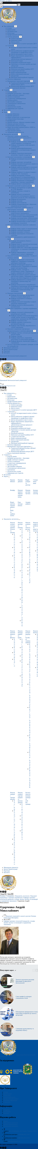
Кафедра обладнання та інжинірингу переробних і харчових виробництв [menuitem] (22, 181)
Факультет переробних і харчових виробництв (18, 896)
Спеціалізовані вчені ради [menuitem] (15, 119)
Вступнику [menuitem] (7, 110)
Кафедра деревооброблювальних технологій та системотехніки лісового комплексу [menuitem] (23, 150)
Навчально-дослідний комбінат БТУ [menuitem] (22, 69)
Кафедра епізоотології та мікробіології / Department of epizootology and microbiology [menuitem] (24, 285)
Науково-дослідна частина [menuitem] (15, 124)
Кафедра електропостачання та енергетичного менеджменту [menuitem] (20, 212)
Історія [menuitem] (9, 28)
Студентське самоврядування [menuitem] (16, 98)
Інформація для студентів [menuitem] (15, 108)
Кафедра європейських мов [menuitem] (19, 246)
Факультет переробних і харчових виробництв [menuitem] (22, 308)
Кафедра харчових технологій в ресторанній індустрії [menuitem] (21, 323)
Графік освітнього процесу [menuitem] (15, 95)
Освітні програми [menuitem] (16, 38)
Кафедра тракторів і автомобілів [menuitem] (21, 162)
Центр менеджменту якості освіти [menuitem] (21, 54)
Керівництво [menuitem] (11, 30)
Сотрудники (10, 896)
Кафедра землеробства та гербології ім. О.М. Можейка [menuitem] (22, 188)
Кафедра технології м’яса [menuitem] (19, 320)
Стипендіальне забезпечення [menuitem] (16, 103)
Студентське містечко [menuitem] (18, 71)
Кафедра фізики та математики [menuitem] (21, 184)
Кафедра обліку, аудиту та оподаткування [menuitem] (24, 228)
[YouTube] (5, 359)
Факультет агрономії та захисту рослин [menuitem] (19, 186)
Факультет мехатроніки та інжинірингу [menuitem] (19, 157)
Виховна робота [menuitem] (12, 100)
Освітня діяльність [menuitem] (13, 37)
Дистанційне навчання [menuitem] (14, 102)
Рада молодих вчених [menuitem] (14, 130)
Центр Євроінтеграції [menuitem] (10, 349)
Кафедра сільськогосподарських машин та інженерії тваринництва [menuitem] (24, 164)
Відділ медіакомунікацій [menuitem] (18, 72)
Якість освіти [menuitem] (15, 42)
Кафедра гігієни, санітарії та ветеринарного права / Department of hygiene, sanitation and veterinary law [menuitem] (22, 271)
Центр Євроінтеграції (10, 1124)
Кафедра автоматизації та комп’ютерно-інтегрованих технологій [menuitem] (23, 222)
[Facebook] (1, 359)
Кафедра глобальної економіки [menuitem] (20, 230)
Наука (5, 1121)
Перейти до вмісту (6, 1)
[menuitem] (15, 26)
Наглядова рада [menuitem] (12, 31)
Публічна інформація (10, 1100)
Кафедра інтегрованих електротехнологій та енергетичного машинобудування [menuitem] (24, 215)
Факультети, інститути (22, 896)
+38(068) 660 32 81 (24, 1134)
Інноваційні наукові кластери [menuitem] (16, 125)
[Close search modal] (1, 3)
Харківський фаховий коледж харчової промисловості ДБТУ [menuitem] (23, 83)
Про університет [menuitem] (9, 26)
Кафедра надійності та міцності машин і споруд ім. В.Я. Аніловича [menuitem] (23, 173)
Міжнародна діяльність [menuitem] (11, 348)
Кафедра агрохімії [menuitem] (16, 201)
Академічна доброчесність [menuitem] (15, 132)
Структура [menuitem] (10, 45)
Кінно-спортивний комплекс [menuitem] (20, 74)
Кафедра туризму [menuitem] (16, 336)
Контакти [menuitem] (7, 353)
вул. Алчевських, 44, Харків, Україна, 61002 (23, 1131)
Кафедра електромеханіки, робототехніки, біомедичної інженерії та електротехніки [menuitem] (24, 219)
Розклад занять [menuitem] (12, 92)
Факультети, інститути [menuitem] (11, 134)
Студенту (7, 1110)
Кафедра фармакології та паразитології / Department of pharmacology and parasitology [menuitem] (23, 281)
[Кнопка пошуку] (18, 5)
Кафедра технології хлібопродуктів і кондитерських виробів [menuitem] (22, 313)
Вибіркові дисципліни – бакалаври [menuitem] (18, 93)
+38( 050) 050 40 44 (23, 1138)
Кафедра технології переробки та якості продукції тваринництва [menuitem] (23, 302)
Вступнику (7, 1111)
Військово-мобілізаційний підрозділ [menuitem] (22, 77)
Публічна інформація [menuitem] (14, 79)
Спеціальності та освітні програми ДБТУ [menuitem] (24, 43)
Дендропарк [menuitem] (15, 76)
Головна (2, 896)
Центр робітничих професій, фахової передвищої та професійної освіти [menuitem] (22, 51)
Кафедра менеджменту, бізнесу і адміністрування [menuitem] (21, 241)
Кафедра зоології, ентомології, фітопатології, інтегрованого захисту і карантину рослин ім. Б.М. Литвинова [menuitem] (23, 196)
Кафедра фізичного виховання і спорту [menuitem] (23, 179)
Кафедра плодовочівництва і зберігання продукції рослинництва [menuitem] (23, 205)
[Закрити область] (1, 7)
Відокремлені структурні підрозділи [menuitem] (18, 81)
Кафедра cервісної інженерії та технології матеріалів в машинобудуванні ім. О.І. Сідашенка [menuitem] (24, 168)
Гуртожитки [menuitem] (11, 105)
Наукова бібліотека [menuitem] (13, 114)
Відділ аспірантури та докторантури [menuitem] (18, 117)
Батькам (6, 1113)
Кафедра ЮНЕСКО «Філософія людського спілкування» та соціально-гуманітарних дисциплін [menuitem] (24, 249)
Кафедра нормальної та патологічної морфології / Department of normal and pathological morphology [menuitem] (22, 261)
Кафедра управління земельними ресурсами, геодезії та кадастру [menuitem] (21, 154)
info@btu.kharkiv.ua (14, 1141)
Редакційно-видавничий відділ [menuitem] (21, 62)
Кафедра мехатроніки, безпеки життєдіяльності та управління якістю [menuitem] (23, 176)
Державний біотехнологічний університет (13, 356)
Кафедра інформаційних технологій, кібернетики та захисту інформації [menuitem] (22, 253)
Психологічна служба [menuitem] (14, 107)
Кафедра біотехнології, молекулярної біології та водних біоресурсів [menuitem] (22, 296)
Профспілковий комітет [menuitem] (14, 35)
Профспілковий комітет (11, 1099)
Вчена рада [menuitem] (10, 33)
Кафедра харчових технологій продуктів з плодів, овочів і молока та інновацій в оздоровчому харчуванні (19, 899)
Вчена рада (7, 1095)
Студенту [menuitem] (7, 90)
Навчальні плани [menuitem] (16, 40)
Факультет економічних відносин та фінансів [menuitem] (21, 225)
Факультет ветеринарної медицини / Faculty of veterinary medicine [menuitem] (29, 636)
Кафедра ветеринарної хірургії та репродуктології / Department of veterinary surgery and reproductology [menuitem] (24, 266)
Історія (6, 1092)
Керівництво (8, 1094)
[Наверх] (0, 361)
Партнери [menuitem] (7, 351)
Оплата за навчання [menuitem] (13, 97)
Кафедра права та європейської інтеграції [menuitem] (24, 244)
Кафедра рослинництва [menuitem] (18, 199)
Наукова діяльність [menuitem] (13, 115)
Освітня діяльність (9, 1097)
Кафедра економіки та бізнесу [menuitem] (20, 232)
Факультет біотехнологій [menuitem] (15, 293)
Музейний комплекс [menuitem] (17, 67)
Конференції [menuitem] (11, 120)
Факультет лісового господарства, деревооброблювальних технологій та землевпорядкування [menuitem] (19, 138)
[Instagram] (3, 359)
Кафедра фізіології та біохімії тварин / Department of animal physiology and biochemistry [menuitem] (23, 289)
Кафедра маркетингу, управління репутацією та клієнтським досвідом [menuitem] (22, 338)
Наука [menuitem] (5, 112)
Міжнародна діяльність (11, 1126)
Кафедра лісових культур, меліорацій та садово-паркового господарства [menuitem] (23, 142)
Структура (7, 1102)
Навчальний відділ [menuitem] (17, 61)
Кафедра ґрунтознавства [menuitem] (18, 202)
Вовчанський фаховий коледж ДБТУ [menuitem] (22, 86)
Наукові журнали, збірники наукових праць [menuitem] (21, 122)
